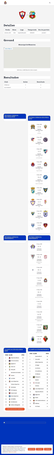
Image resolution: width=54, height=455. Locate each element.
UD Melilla (13, 399)
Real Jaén (13, 369)
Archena (37, 385)
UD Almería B (14, 402)
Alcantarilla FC (38, 356)
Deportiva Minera (15, 357)
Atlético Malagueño (15, 404)
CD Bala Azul (6, 84)
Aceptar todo (32, 449)
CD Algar (37, 365)
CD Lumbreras (38, 371)
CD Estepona (14, 390)
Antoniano (13, 387)
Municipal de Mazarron (27, 45)
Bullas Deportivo (39, 362)
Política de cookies (12, 451)
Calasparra (37, 377)
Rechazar (40, 449)
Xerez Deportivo (14, 396)
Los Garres (37, 368)
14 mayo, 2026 (39, 244)
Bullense (37, 403)
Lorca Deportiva (14, 381)
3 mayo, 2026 (39, 124)
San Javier (37, 359)
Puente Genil (14, 393)
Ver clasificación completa (14, 409)
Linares (12, 375)
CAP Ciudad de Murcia (40, 400)
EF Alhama (37, 374)
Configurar (47, 449)
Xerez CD (13, 366)
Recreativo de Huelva (16, 372)
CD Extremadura (15, 360)
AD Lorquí (37, 382)
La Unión (13, 378)
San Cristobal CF (7, 87)
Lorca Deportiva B (39, 388)
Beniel (36, 397)
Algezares (37, 394)
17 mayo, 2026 (39, 267)
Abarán (37, 379)
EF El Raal (37, 406)
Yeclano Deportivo (15, 384)
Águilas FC (13, 363)
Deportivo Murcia (39, 391)
